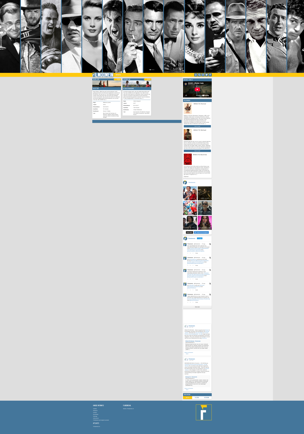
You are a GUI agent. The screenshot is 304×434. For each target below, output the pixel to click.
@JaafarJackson (191, 262)
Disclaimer (95, 414)
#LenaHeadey (197, 249)
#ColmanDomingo (199, 262)
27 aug (203, 244)
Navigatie (118, 75)
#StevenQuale (190, 286)
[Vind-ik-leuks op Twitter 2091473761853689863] (193, 290)
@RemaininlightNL (200, 251)
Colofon (95, 408)
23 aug (203, 283)
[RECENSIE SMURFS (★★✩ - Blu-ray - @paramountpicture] (190, 208)
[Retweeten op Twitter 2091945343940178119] (190, 279)
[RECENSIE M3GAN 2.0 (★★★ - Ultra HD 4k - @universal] (205, 223)
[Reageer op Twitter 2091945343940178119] (188, 279)
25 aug (203, 257)
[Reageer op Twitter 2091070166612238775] (188, 302)
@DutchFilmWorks (191, 287)
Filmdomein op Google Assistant (101, 420)
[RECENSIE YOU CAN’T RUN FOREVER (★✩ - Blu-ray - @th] (205, 208)
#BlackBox (191, 285)
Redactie (95, 410)
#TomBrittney (197, 286)
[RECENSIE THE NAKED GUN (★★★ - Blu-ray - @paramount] (190, 193)
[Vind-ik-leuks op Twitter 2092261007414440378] (193, 265)
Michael (207, 330)
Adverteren (96, 418)
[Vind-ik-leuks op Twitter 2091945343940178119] (193, 279)
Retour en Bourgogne (128, 88)
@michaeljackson (204, 260)
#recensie (192, 248)
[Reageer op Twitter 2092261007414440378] (188, 265)
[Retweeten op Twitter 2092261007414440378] (190, 265)
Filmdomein (190, 244)
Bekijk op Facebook (189, 352)
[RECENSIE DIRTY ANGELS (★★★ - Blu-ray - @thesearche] (190, 223)
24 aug (203, 269)
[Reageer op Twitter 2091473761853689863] (188, 290)
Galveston (96, 88)
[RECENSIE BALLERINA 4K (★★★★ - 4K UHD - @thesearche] (205, 193)
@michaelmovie (193, 259)
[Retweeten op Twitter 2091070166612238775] (190, 302)
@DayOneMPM (190, 263)
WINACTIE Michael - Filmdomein (193, 341)
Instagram (206, 397)
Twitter (187, 397)
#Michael (198, 260)
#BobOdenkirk (205, 248)
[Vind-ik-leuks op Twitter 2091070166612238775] (193, 302)
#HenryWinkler (190, 249)
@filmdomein (197, 244)
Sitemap (95, 416)
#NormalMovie (198, 248)
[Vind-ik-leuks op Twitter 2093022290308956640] (193, 253)
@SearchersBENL (191, 251)
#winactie (193, 260)
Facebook (197, 397)
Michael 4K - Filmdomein (191, 377)
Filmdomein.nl (96, 426)
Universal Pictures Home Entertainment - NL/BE (196, 333)
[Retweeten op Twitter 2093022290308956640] (190, 253)
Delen (187, 353)
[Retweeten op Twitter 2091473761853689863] (190, 290)
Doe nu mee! (197, 126)
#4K (193, 274)
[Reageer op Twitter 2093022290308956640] (188, 253)
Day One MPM (199, 332)
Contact (95, 412)
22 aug (203, 294)
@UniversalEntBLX (199, 263)
